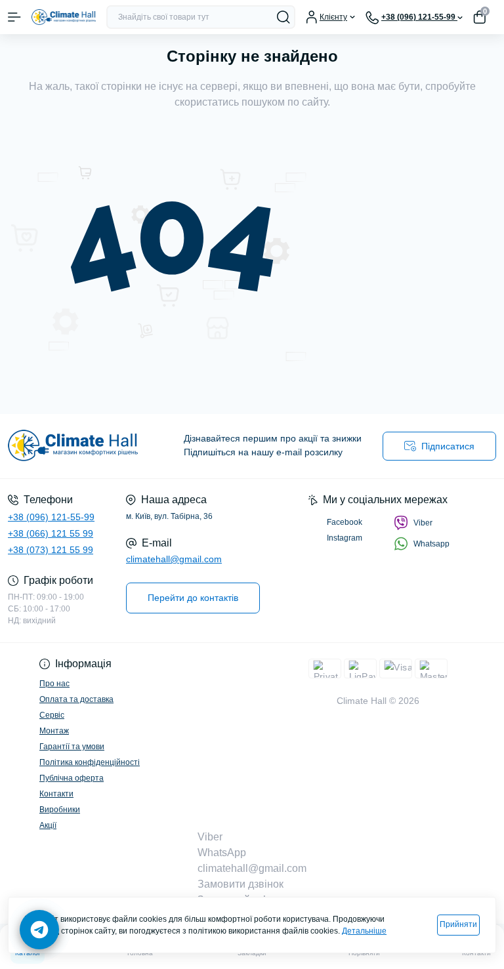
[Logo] (64, 17)
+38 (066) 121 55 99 (50, 533)
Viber (422, 522)
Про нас (54, 683)
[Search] (283, 17)
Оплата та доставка (76, 699)
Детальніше (364, 931)
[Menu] (14, 17)
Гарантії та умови (71, 746)
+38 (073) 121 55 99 (50, 550)
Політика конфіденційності (89, 762)
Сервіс (51, 715)
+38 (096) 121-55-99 (51, 517)
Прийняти (458, 924)
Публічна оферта (71, 778)
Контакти (56, 793)
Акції (47, 825)
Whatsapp (431, 543)
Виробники (59, 809)
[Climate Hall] (84, 446)
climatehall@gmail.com (174, 559)
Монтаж (54, 730)
